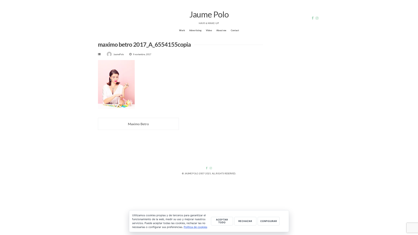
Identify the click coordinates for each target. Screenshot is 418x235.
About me (221, 30)
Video (209, 30)
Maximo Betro (138, 124)
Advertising (195, 30)
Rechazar (245, 221)
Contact (235, 30)
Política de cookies (195, 227)
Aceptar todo (222, 221)
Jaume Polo (209, 14)
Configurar (268, 221)
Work (182, 30)
